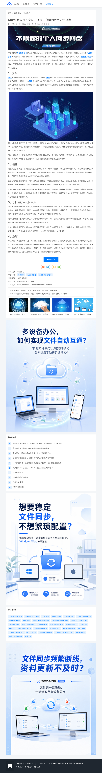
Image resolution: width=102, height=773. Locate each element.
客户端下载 (37, 4)
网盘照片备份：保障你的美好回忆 (40, 314)
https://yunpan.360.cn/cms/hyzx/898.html (34, 284)
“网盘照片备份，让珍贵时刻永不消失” (18, 314)
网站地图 (36, 767)
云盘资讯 (49, 4)
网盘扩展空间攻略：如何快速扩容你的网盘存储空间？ (33, 458)
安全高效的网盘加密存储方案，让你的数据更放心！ (33, 453)
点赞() (52, 259)
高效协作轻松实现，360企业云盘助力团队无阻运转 (33, 468)
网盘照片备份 (22, 53)
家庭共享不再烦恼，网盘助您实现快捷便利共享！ (32, 448)
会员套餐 (26, 4)
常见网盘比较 (18, 487)
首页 (9, 13)
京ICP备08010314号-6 (74, 763)
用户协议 (28, 767)
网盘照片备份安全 (45, 275)
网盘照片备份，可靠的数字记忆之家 (83, 314)
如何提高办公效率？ (20, 477)
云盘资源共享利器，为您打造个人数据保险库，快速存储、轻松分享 (41, 294)
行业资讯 (27, 13)
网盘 (10, 77)
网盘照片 (21, 275)
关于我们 (19, 767)
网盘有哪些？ (18, 472)
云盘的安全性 (18, 482)
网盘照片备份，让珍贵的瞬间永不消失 (62, 314)
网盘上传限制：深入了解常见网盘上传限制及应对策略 (36, 290)
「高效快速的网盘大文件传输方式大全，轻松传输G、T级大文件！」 (38, 443)
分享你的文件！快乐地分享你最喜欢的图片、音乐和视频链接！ (37, 463)
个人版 (16, 4)
